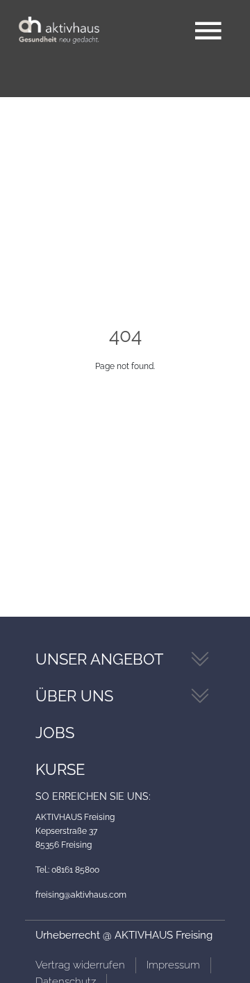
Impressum (173, 965)
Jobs (54, 733)
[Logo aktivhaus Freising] (59, 31)
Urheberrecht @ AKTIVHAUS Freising (123, 935)
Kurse (60, 769)
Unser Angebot (99, 659)
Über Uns (74, 696)
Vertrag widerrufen (80, 965)
